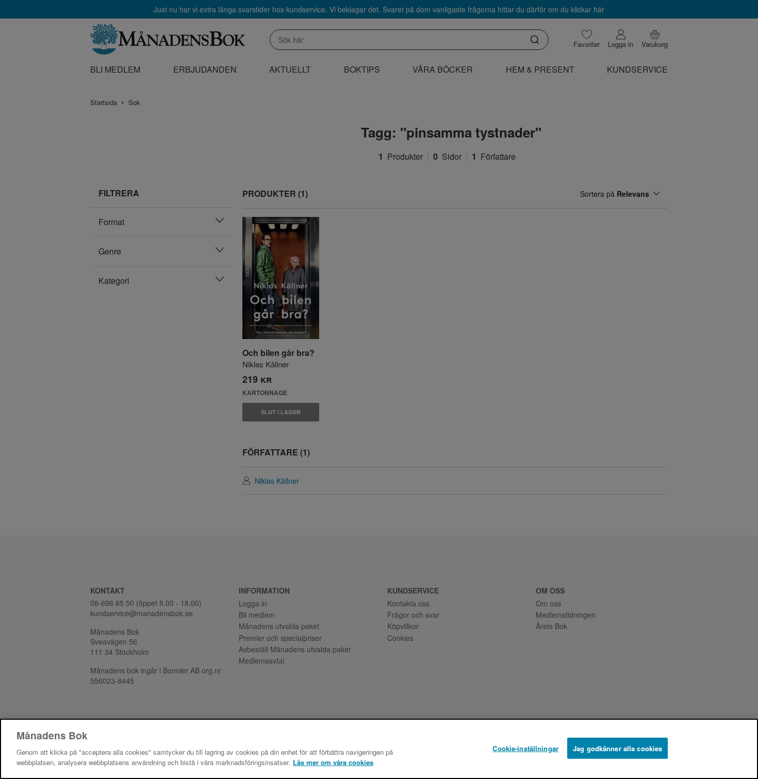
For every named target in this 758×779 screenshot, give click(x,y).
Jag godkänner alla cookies (617, 748)
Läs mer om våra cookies (333, 762)
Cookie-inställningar (525, 748)
